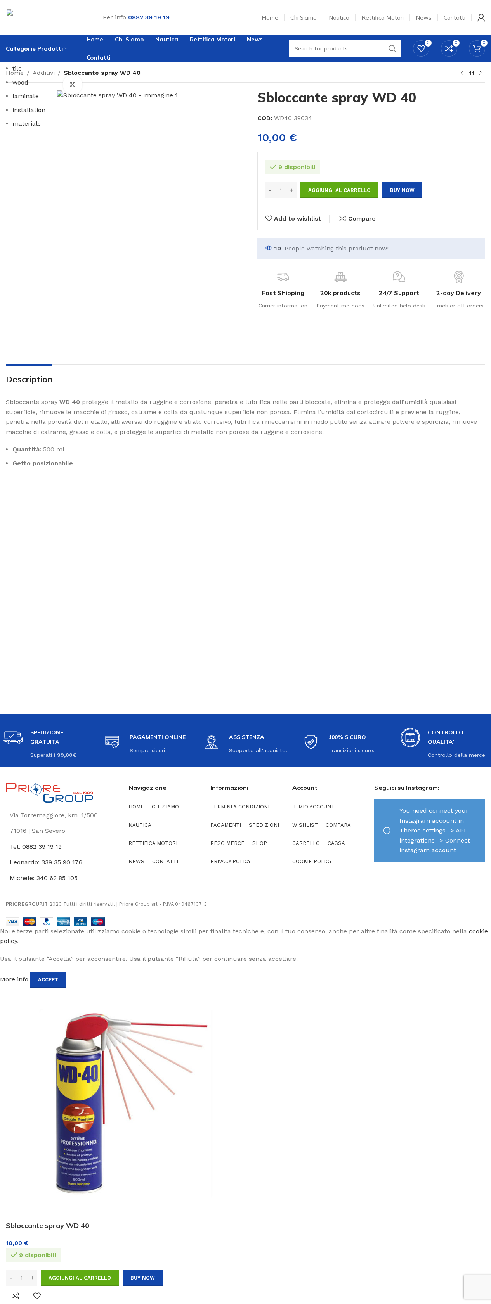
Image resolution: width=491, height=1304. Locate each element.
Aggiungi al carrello (339, 190)
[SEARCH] (392, 48)
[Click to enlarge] (72, 84)
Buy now (142, 1278)
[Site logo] (44, 17)
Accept (48, 980)
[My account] (481, 17)
